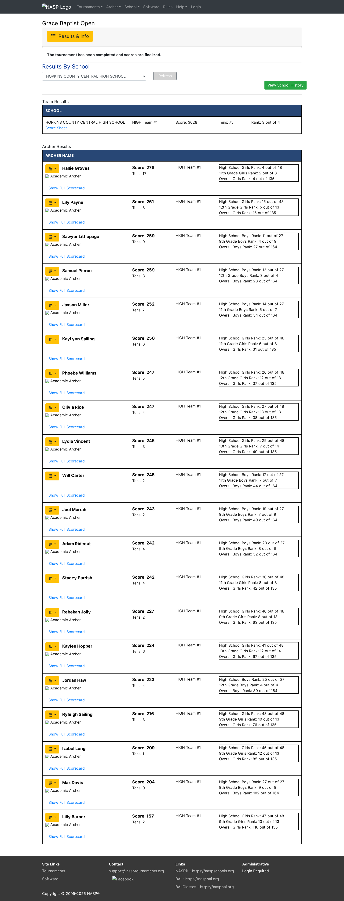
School (130, 6)
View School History (285, 85)
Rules (167, 6)
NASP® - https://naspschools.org (205, 871)
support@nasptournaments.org (136, 871)
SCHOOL (53, 110)
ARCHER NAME (59, 155)
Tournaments (88, 6)
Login (196, 6)
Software (151, 6)
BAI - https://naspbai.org (197, 878)
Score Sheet (56, 128)
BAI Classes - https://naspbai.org (205, 886)
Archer (112, 6)
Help (180, 6)
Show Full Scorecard (66, 188)
